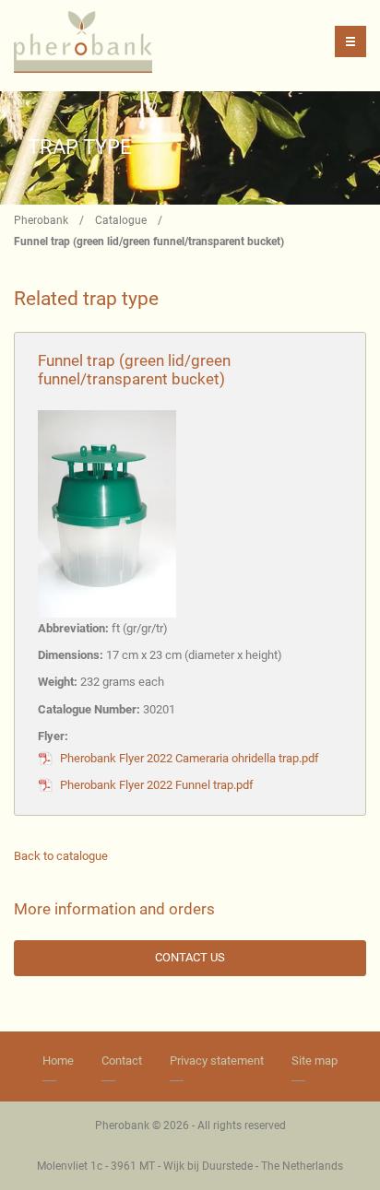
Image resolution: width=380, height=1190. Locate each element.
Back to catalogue (61, 856)
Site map (314, 1060)
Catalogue (121, 220)
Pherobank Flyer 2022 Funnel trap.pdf (157, 785)
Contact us (190, 957)
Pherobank (41, 220)
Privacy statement (217, 1060)
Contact (121, 1060)
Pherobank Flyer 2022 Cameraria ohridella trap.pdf (189, 758)
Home (58, 1060)
